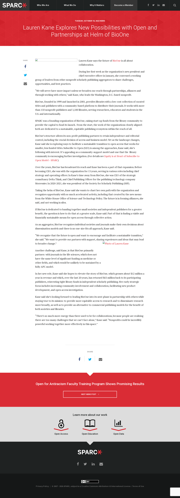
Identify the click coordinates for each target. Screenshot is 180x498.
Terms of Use (138, 486)
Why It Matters (97, 5)
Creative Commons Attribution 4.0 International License (105, 486)
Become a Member (123, 5)
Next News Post (89, 394)
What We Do (70, 5)
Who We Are (43, 5)
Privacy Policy (42, 486)
